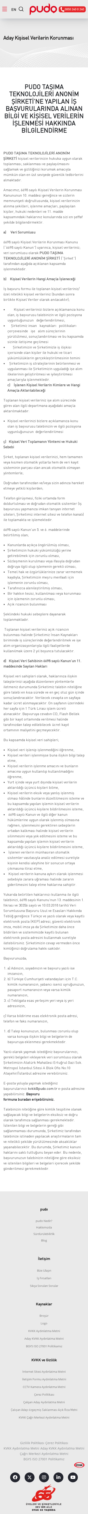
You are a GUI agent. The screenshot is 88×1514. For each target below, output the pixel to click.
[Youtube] (73, 1477)
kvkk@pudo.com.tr (42, 1088)
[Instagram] (44, 1477)
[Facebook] (15, 1477)
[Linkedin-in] (58, 1477)
